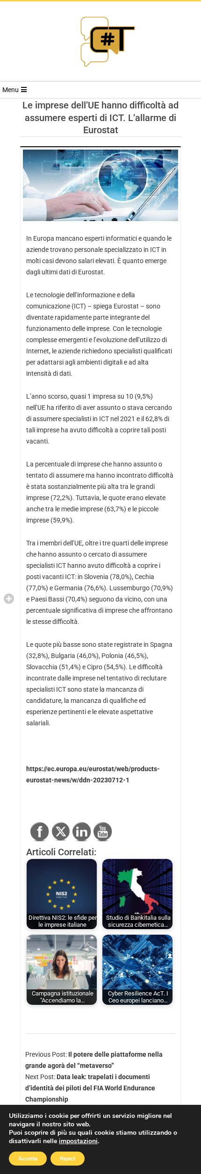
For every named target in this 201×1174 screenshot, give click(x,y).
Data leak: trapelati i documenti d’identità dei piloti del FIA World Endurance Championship (90, 1088)
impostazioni (78, 1141)
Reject (67, 1158)
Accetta (27, 1158)
